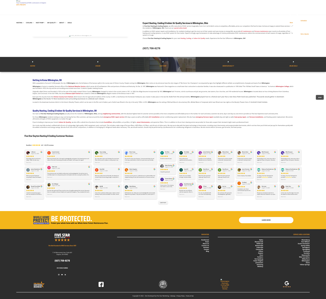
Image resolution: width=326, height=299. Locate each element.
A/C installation (154, 117)
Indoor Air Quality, (65, 122)
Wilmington (306, 261)
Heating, (183, 38)
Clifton (261, 251)
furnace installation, (257, 117)
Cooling (29, 23)
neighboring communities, (112, 114)
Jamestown (259, 263)
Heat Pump (40, 23)
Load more (163, 202)
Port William (305, 242)
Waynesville (306, 255)
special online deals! (180, 28)
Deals (70, 23)
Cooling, (188, 38)
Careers (206, 249)
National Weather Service (77, 86)
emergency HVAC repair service (113, 117)
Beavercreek (259, 242)
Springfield (306, 249)
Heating (19, 23)
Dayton (260, 253)
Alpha (261, 240)
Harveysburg (259, 259)
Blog (207, 251)
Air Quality (51, 23)
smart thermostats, (143, 122)
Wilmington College (282, 86)
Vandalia (307, 253)
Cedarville (259, 247)
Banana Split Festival (73, 93)
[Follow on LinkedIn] (65, 274)
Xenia (308, 263)
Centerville (259, 249)
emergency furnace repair (204, 117)
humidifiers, (108, 122)
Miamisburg (306, 240)
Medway (260, 266)
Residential (205, 240)
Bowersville (259, 245)
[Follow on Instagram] (58, 274)
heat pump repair (240, 117)
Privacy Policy (181, 296)
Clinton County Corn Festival (63, 97)
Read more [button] (28, 162)
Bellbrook (260, 244)
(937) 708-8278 (21, 5)
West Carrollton (304, 257)
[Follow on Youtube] (62, 274)
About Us (206, 244)
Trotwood (306, 251)
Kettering (260, 265)
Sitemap (172, 296)
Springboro (306, 247)
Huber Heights (258, 261)
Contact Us (205, 245)
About (61, 23)
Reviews (206, 247)
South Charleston (304, 244)
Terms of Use (190, 296)
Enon (261, 255)
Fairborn (260, 257)
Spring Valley (305, 245)
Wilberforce (306, 259)
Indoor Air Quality (199, 38)
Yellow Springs (305, 265)
